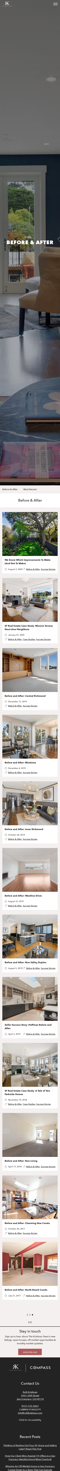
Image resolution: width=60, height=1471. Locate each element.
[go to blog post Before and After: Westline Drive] (30, 870)
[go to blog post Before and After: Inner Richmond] (30, 803)
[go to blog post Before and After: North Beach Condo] (30, 1264)
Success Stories (48, 569)
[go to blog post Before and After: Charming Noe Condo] (30, 1197)
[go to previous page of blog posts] (27, 1314)
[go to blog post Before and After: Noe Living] (30, 1135)
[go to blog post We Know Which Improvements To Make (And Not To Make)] (30, 534)
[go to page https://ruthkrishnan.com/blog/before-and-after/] (29, 1314)
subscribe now (30, 1352)
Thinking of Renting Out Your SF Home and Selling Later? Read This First (30, 1447)
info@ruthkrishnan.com (30, 1413)
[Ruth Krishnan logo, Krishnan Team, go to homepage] (7, 4)
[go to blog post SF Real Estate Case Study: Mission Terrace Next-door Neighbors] (30, 600)
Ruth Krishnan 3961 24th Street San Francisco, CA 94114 (30, 1396)
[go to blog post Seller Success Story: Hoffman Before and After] (30, 999)
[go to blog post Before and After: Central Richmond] (30, 670)
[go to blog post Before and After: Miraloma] (30, 737)
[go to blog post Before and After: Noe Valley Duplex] (30, 936)
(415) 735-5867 (30, 1406)
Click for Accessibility (30, 1420)
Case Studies (29, 639)
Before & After (33, 569)
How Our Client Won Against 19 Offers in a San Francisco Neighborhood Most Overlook (30, 1457)
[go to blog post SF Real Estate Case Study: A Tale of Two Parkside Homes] (30, 1065)
